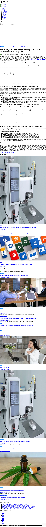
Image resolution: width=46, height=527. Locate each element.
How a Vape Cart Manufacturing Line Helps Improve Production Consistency (18, 227)
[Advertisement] (23, 33)
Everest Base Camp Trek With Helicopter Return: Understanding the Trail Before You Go (17, 325)
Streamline (2, 230)
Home (3, 8)
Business (3, 9)
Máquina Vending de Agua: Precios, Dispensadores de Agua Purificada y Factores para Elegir (18, 318)
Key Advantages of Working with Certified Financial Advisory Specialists (14, 275)
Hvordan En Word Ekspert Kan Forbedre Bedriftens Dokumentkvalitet (16, 264)
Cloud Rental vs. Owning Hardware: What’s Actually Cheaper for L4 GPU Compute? (20, 233)
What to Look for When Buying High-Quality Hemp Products (12, 490)
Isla (0, 225)
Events (1, 446)
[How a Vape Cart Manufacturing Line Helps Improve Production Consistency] (23, 223)
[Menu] (0, 5)
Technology (4, 17)
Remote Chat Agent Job (4, 367)
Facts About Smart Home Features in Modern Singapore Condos (12, 497)
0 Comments (25, 46)
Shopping (4, 15)
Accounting (2, 273)
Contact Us (4, 18)
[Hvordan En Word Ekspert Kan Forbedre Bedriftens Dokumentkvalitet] (23, 260)
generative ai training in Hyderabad (10, 46)
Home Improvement (5, 12)
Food (3, 13)
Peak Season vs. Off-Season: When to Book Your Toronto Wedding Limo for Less (16, 508)
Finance (1, 308)
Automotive (4, 14)
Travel (3, 16)
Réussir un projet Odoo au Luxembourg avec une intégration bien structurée (14, 310)
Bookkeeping (4, 11)
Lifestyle (1, 487)
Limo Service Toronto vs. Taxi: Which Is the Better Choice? (11, 448)
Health (3, 10)
